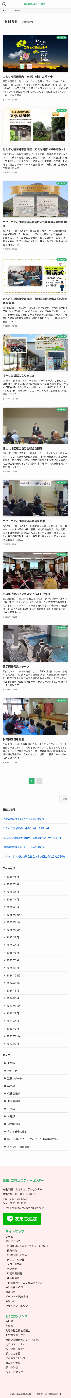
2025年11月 (13, 922)
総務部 (11, 1086)
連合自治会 (13, 1278)
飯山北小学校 (12, 1362)
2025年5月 (13, 945)
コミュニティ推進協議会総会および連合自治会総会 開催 (34, 856)
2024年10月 (13, 983)
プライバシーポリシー (17, 1305)
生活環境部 (13, 1101)
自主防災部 (13, 1124)
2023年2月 (13, 1028)
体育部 (11, 1116)
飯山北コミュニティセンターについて (28, 1246)
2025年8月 (13, 937)
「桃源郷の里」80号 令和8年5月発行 (23, 847)
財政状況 (12, 1269)
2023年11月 (13, 1005)
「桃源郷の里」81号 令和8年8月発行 (23, 819)
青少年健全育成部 (17, 1131)
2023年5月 (13, 1021)
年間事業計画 (14, 1273)
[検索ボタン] (4, 4)
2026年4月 (13, 899)
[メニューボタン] (67, 4)
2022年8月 (13, 1044)
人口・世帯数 (14, 1264)
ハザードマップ (14, 1372)
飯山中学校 (11, 1367)
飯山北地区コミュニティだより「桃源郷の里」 (33, 1139)
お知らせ (12, 1071)
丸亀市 (9, 1325)
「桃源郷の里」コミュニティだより (25, 1282)
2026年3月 (13, 907)
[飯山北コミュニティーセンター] (35, 4)
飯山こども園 (12, 1353)
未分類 (11, 1063)
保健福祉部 (13, 1093)
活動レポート (14, 1078)
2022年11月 (13, 1036)
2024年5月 (13, 990)
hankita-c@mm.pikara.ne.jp (28, 1208)
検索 (64, 798)
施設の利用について (18, 1255)
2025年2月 (13, 960)
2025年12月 (13, 914)
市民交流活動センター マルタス (23, 1339)
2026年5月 (13, 892)
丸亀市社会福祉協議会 (17, 1330)
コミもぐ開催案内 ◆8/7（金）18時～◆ (26, 828)
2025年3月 (13, 952)
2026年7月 (13, 884)
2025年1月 (13, 968)
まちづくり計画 (15, 1259)
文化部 (11, 1108)
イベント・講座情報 (18, 1146)
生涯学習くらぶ (14, 1287)
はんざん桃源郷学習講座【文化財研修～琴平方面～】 (32, 837)
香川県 (9, 1321)
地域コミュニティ (15, 1344)
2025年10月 (13, 929)
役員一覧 (12, 1250)
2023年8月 (13, 1013)
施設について (12, 1241)
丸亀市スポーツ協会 (16, 1335)
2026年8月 (13, 876)
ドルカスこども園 (15, 1358)
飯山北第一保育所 (15, 1349)
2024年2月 (13, 998)
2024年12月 (13, 975)
